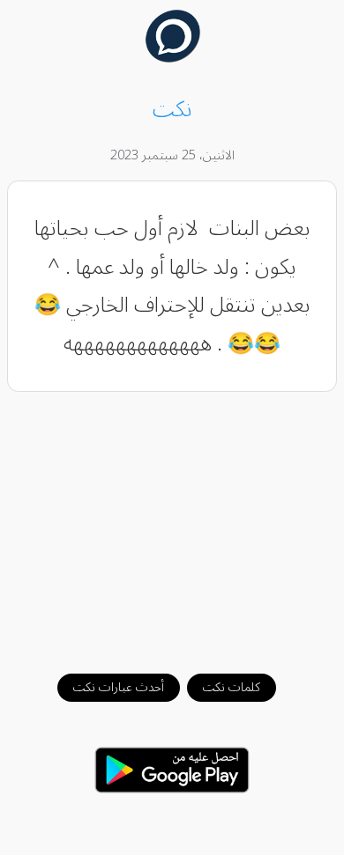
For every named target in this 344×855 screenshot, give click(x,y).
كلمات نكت (231, 687)
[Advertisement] (172, 524)
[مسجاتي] (172, 58)
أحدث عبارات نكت (118, 687)
